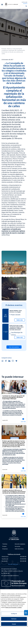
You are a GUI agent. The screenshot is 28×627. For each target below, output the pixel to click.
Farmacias (17, 546)
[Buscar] (26, 6)
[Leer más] (23, 419)
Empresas (5, 549)
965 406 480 (23, 561)
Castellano (24, 2)
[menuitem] (8, 544)
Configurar (14, 613)
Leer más (23, 421)
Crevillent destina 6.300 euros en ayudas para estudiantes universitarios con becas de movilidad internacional (14, 491)
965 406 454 (23, 556)
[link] (11, 4)
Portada (4, 48)
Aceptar (14, 624)
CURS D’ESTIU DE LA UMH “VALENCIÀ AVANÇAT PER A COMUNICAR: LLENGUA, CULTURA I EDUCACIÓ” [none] (16, 327)
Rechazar (13, 618)
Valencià (25, 3)
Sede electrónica (19, 549)
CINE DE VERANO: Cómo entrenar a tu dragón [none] (15, 311)
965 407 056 (23, 559)
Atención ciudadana (20, 544)
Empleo (4, 546)
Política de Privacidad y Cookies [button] (13, 607)
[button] (2, 4)
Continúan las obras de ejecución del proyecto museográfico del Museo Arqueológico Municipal (13, 397)
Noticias (9, 48)
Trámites (4, 544)
